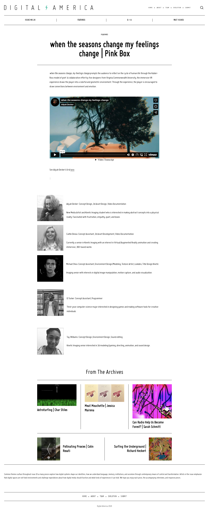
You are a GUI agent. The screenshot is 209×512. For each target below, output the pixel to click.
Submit (187, 7)
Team (167, 7)
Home (150, 7)
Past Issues (179, 20)
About (159, 7)
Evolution (177, 7)
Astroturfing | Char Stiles (52, 410)
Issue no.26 (30, 20)
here (72, 170)
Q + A (129, 20)
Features (81, 20)
